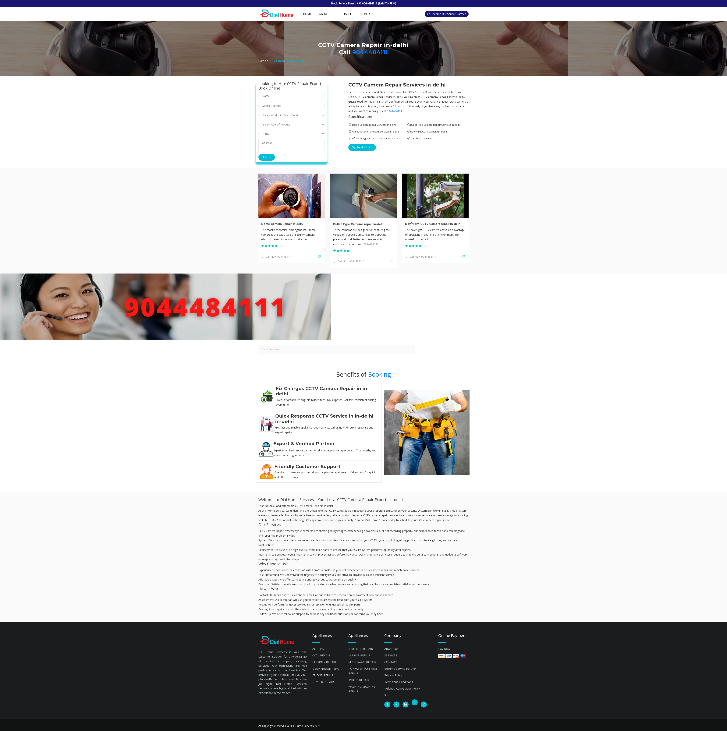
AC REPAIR (319, 649)
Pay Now (444, 649)
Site (386, 695)
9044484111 (370, 52)
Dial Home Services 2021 (305, 726)
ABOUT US (391, 649)
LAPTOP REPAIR (359, 655)
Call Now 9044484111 (279, 256)
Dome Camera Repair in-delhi (282, 224)
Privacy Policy (393, 675)
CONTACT (391, 662)
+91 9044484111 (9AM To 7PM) (376, 3)
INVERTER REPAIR (360, 649)
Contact (367, 14)
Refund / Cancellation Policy (402, 688)
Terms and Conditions (398, 682)
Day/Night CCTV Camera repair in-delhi (433, 224)
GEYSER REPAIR (323, 682)
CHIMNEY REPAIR (324, 662)
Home (307, 14)
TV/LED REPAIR (358, 680)
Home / (263, 61)
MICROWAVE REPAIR (362, 662)
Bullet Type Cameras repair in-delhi (358, 224)
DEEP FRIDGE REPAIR (327, 668)
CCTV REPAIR (321, 655)
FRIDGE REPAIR (322, 675)
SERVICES (347, 14)
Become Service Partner (400, 668)
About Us (326, 14)
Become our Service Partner (448, 14)
